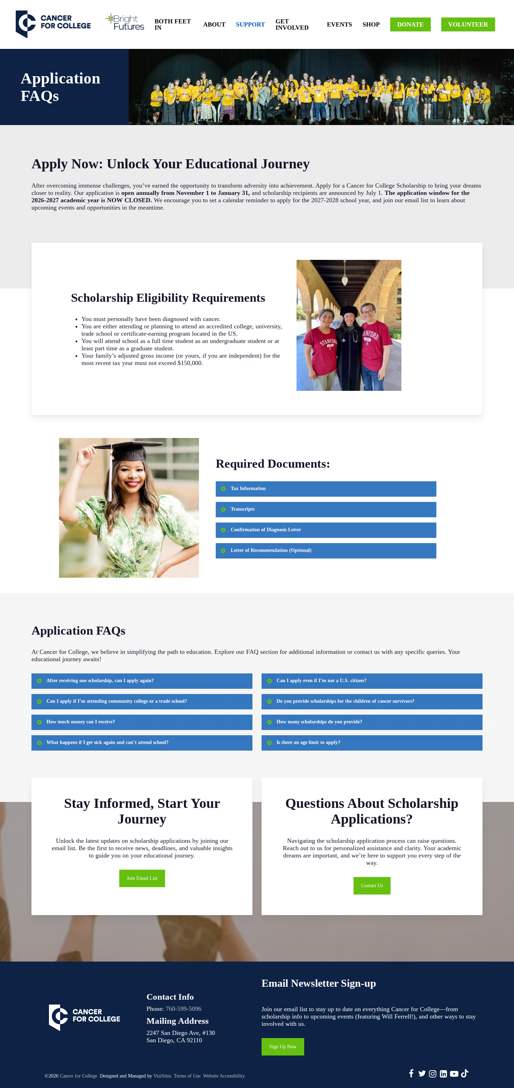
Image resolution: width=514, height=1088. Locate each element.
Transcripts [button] (243, 509)
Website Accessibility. (224, 1076)
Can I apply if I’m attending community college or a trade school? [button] (117, 701)
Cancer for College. (79, 1076)
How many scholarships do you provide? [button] (319, 721)
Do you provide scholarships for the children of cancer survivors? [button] (345, 701)
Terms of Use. (188, 1076)
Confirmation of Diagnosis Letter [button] (266, 529)
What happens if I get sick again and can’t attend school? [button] (108, 742)
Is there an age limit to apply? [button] (308, 742)
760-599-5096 (183, 1008)
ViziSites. (163, 1076)
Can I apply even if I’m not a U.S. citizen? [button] (321, 680)
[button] (142, 878)
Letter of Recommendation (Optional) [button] (271, 550)
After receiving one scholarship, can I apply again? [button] (100, 680)
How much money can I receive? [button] (81, 721)
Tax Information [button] (248, 488)
